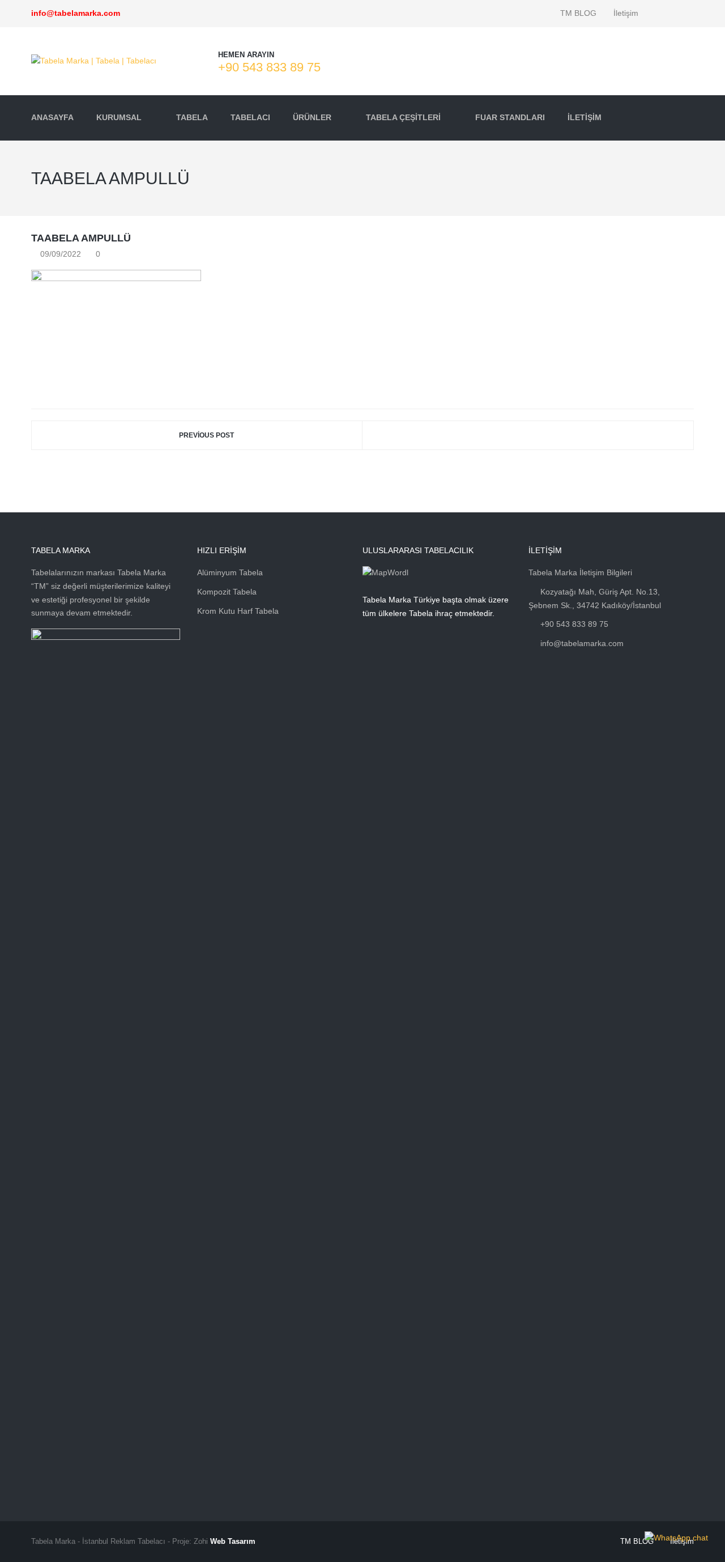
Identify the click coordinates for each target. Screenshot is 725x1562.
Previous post (206, 435)
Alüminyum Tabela (230, 572)
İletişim (625, 13)
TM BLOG (578, 13)
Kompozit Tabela (227, 591)
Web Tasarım (232, 1541)
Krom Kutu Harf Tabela (238, 611)
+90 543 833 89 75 (269, 67)
